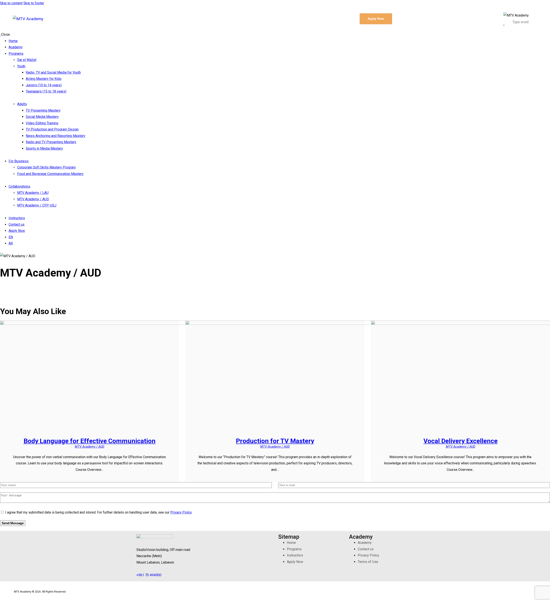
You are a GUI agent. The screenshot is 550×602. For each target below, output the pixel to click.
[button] (143, 556)
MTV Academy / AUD (89, 446)
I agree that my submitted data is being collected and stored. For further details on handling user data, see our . (98, 512)
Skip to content (11, 3)
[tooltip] (143, 556)
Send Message (13, 523)
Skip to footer (33, 3)
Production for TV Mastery (275, 441)
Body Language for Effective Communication (90, 441)
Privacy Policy (181, 512)
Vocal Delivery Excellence (460, 441)
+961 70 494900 (148, 575)
